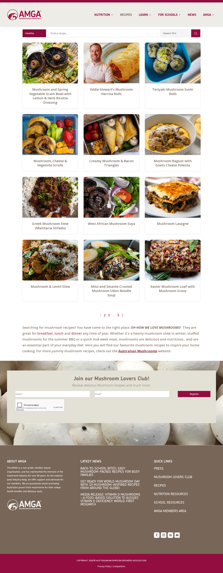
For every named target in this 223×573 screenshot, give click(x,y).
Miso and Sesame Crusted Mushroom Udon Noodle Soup (111, 290)
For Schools (168, 15)
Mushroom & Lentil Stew (50, 286)
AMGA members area (170, 511)
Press (159, 468)
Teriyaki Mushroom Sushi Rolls (172, 91)
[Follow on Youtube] (177, 535)
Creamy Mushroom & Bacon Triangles (111, 163)
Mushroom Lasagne (173, 224)
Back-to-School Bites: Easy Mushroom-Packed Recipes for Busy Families (110, 471)
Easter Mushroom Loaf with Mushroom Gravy (173, 288)
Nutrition (102, 15)
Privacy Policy (104, 566)
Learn (143, 15)
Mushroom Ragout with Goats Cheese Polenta (173, 163)
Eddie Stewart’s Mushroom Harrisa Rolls (111, 91)
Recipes (126, 15)
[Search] (195, 33)
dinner (76, 333)
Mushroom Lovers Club (173, 477)
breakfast (45, 333)
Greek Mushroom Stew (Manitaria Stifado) (50, 226)
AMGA (207, 15)
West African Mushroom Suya (111, 224)
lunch (59, 333)
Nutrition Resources (171, 494)
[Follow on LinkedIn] (170, 535)
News (192, 15)
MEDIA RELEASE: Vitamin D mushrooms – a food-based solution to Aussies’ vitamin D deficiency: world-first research (110, 499)
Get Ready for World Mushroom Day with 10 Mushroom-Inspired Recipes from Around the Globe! (110, 484)
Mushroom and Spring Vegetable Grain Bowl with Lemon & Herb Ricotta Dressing (50, 96)
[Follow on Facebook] (156, 535)
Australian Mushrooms (137, 351)
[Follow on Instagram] (163, 535)
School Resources (169, 502)
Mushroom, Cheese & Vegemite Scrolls (50, 163)
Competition (119, 566)
